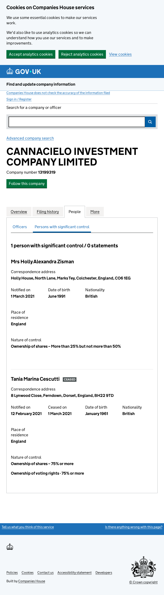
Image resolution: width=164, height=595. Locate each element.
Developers (103, 573)
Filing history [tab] (48, 211)
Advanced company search (30, 138)
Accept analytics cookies (31, 54)
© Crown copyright (143, 582)
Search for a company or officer (33, 107)
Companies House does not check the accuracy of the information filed (58, 93)
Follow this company (27, 183)
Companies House (31, 581)
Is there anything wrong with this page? (133, 527)
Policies (12, 573)
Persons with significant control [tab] (62, 226)
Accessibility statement (74, 573)
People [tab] (75, 211)
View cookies (120, 54)
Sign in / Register (19, 99)
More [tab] (95, 211)
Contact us (45, 573)
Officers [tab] (20, 226)
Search (150, 122)
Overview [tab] (19, 211)
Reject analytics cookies (82, 54)
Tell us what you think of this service (28, 527)
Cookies (28, 573)
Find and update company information (40, 84)
